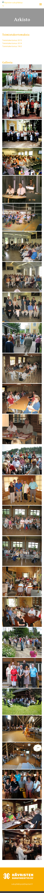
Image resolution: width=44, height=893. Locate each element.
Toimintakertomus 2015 (12, 40)
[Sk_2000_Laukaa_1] (22, 105)
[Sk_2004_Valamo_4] (22, 338)
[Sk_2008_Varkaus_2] (22, 551)
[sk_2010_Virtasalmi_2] (22, 612)
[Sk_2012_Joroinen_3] (22, 755)
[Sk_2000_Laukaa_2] (22, 133)
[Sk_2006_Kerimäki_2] (22, 399)
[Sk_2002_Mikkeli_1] (22, 161)
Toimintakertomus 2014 (12, 43)
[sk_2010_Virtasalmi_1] (22, 581)
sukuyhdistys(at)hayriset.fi (22, 884)
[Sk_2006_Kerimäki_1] (22, 368)
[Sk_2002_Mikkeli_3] (22, 217)
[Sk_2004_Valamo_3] (22, 307)
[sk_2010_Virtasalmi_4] (22, 673)
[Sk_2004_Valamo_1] (22, 246)
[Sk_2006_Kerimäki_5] (22, 490)
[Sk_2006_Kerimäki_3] (22, 429)
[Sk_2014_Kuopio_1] (22, 814)
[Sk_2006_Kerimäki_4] (22, 460)
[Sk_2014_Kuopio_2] (22, 845)
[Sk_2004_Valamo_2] (22, 277)
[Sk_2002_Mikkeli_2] (22, 189)
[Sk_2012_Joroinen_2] (22, 728)
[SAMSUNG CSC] (22, 77)
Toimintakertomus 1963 (12, 46)
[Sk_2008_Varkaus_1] (22, 520)
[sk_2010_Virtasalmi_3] (22, 642)
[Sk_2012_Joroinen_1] (22, 701)
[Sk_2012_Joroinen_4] (22, 784)
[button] (40, 4)
